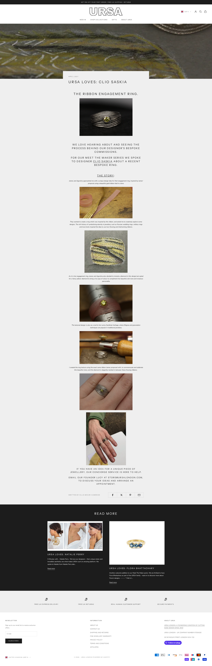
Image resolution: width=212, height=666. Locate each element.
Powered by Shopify (101, 657)
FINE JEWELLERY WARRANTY (100, 636)
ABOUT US (94, 625)
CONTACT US (95, 629)
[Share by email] (139, 495)
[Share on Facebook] (112, 495)
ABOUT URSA (126, 19)
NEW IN (83, 19)
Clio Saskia (103, 161)
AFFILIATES (94, 647)
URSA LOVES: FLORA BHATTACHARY (131, 568)
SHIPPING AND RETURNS (99, 633)
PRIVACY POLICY (96, 640)
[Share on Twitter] (121, 495)
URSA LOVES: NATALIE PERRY (65, 554)
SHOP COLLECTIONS (98, 19)
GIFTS (114, 19)
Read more (51, 568)
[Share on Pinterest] (130, 495)
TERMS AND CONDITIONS (99, 643)
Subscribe (14, 641)
